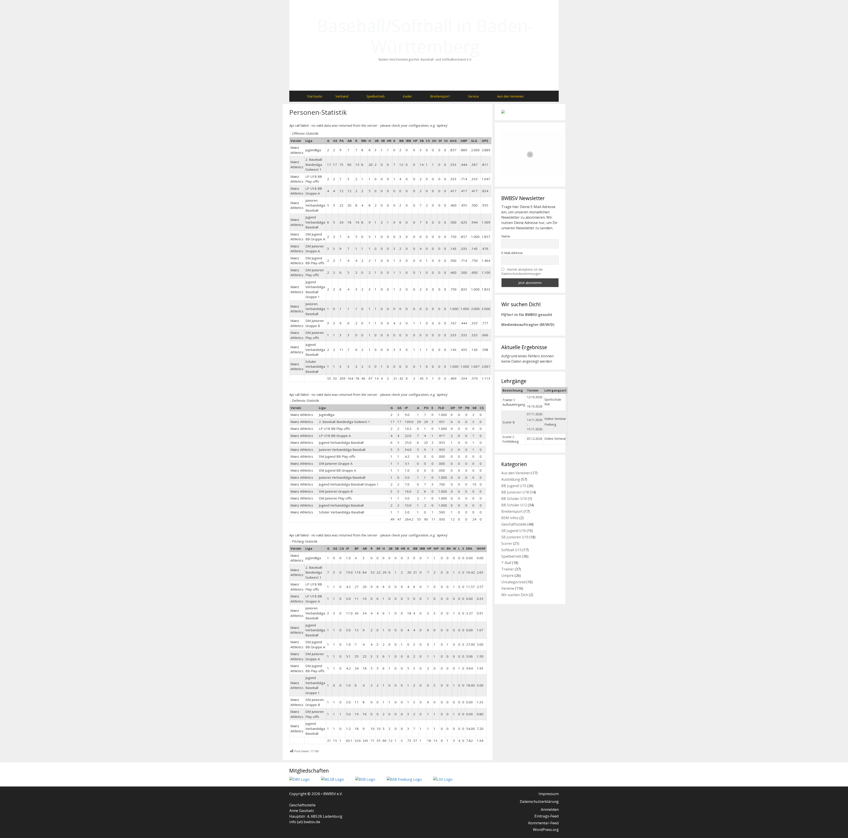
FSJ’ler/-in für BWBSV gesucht (526, 314)
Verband (341, 96)
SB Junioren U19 (514, 537)
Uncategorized (513, 582)
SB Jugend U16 (513, 530)
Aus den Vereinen (510, 96)
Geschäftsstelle (513, 524)
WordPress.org (546, 829)
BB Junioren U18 (515, 492)
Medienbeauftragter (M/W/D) (527, 324)
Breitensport (440, 96)
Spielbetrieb (375, 96)
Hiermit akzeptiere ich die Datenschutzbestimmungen (522, 271)
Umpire (507, 575)
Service (473, 96)
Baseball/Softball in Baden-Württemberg (425, 36)
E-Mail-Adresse (512, 253)
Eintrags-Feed (546, 816)
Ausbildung (510, 479)
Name (505, 236)
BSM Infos (510, 517)
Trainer (507, 569)
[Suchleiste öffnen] (539, 96)
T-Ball (506, 562)
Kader (407, 96)
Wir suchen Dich (514, 594)
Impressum (549, 793)
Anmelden (550, 809)
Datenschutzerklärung (539, 801)
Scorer (506, 543)
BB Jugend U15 (513, 485)
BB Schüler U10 (514, 498)
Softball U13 (511, 549)
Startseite (314, 96)
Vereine (507, 588)
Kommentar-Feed (543, 822)
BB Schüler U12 (514, 505)
